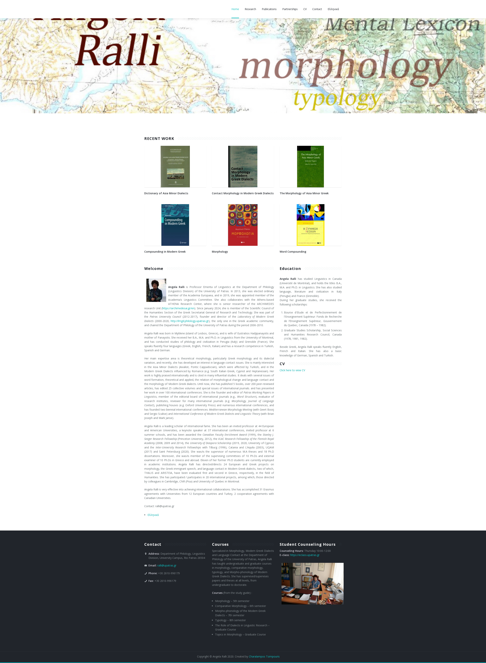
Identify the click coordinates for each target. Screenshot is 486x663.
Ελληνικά (153, 515)
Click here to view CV (292, 370)
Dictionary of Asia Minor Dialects (166, 193)
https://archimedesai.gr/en (178, 308)
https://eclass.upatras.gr (305, 555)
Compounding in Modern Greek (165, 251)
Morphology (220, 251)
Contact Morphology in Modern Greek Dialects (243, 193)
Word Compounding (293, 251)
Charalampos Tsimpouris (264, 656)
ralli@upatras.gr (166, 565)
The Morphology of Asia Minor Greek (304, 193)
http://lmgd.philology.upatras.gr (190, 321)
